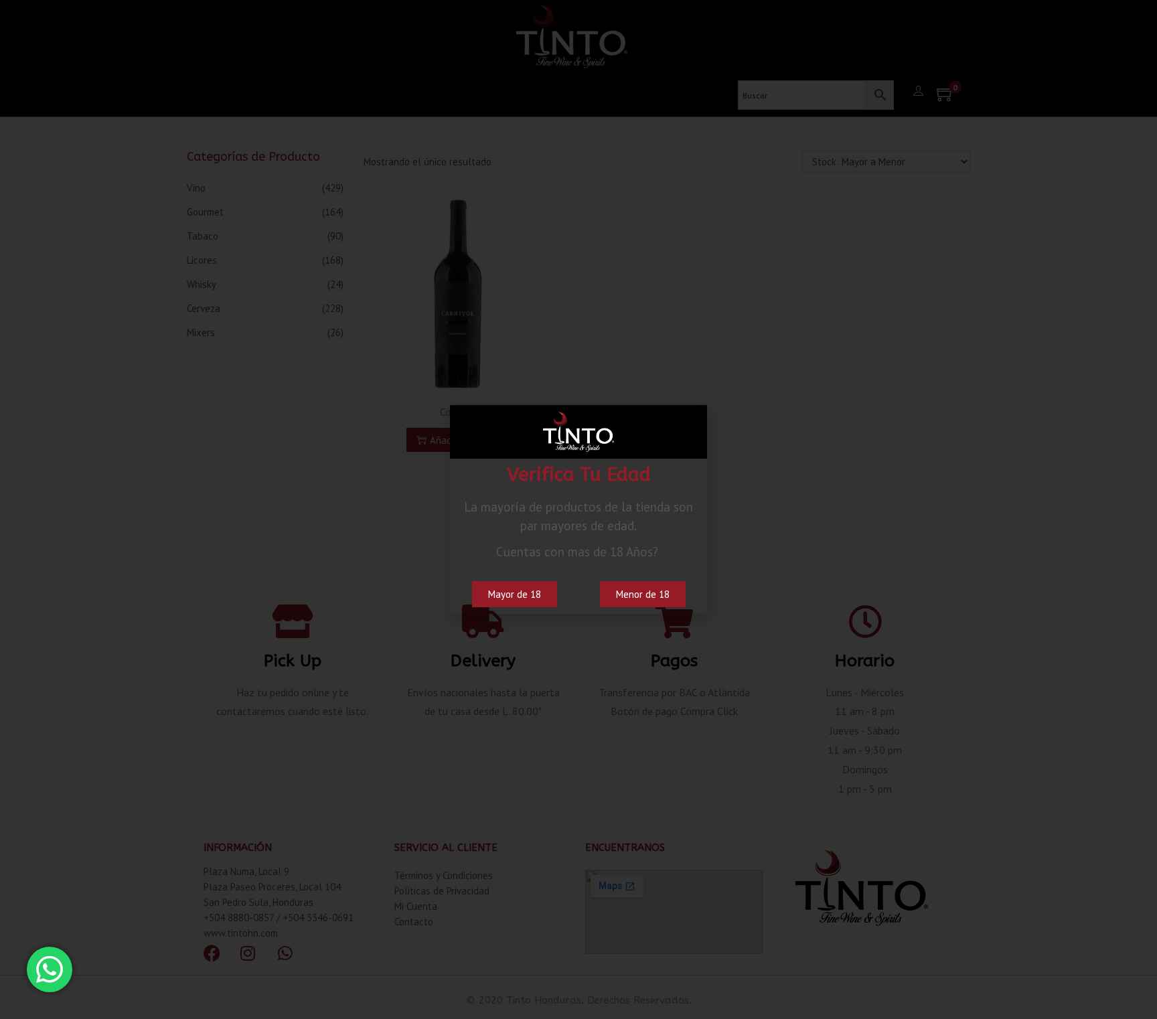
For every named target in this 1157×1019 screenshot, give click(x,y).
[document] (578, 509)
